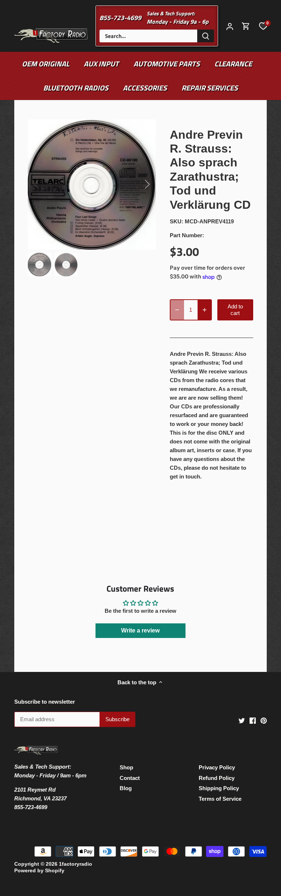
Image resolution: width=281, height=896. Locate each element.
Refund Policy (217, 778)
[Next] (137, 184)
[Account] (230, 26)
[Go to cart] (245, 26)
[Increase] (204, 310)
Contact (130, 778)
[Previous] (46, 184)
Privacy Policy (217, 767)
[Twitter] (242, 720)
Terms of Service (220, 799)
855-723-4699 (120, 18)
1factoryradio (75, 864)
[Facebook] (253, 720)
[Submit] (205, 36)
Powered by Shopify (39, 870)
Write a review (140, 630)
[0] (263, 26)
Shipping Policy (219, 788)
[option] (92, 184)
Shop (126, 767)
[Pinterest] (264, 720)
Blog (126, 788)
